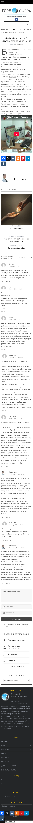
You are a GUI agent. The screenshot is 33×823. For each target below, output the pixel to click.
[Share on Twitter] (8, 158)
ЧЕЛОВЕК (5, 758)
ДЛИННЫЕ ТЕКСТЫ (8, 766)
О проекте (5, 784)
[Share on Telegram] (28, 158)
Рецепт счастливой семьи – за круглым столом (16, 239)
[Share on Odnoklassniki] (18, 158)
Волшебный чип (16, 228)
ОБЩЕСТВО (5, 749)
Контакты (4, 780)
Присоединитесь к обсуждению (7, 257)
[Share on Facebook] (3, 158)
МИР (3, 745)
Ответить (7, 281)
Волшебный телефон (16, 247)
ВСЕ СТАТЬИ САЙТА (8, 770)
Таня (23, 84)
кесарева (12, 77)
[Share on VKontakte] (13, 158)
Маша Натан (19, 44)
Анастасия (12, 416)
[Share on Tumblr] (3, 164)
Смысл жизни (6, 762)
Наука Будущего (14, 654)
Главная (4, 30)
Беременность (13, 50)
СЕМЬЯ (12, 30)
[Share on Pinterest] (23, 158)
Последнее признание (16, 640)
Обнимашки (13, 660)
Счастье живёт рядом (16, 666)
